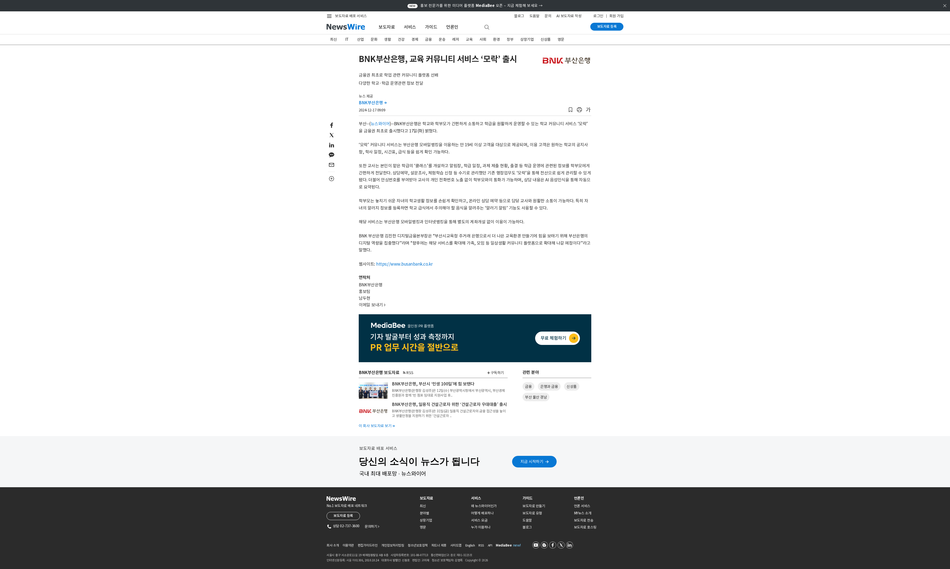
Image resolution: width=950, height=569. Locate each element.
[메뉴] (330, 16)
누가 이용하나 (481, 527)
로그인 (598, 16)
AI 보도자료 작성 (568, 16)
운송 (442, 39)
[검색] (487, 27)
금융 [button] (528, 386)
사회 (482, 39)
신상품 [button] (572, 386)
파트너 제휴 (439, 545)
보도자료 (387, 27)
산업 (360, 39)
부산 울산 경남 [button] (536, 397)
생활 (387, 39)
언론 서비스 (582, 506)
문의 (548, 16)
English (470, 545)
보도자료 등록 (607, 26)
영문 (561, 39)
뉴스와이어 (380, 123)
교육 (469, 39)
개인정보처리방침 (392, 545)
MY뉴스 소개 (583, 513)
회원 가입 (616, 16)
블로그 (519, 16)
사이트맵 (456, 545)
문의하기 (372, 526)
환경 (496, 39)
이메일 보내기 (372, 305)
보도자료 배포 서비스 (351, 16)
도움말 (534, 16)
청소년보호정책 (418, 545)
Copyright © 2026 (476, 560)
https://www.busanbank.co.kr (404, 264)
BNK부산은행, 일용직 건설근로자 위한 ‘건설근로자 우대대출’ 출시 (449, 404)
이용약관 (348, 545)
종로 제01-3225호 (461, 555)
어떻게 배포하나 (482, 513)
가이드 (431, 27)
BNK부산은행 (373, 102)
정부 (510, 39)
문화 (374, 39)
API (490, 545)
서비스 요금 (479, 520)
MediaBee (504, 545)
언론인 (452, 27)
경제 (414, 39)
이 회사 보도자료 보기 (377, 425)
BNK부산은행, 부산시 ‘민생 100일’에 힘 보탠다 (433, 384)
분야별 (424, 513)
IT (347, 39)
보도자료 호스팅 (585, 527)
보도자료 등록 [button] (343, 515)
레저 (455, 39)
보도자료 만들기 (533, 506)
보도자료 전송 (584, 520)
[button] (570, 109)
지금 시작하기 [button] (532, 461)
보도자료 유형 (532, 513)
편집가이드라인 (368, 545)
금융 (428, 39)
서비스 (410, 27)
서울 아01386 (354, 560)
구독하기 (497, 372)
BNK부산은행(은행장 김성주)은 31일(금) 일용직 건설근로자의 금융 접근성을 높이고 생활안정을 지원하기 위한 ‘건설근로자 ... (449, 413)
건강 (401, 39)
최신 (333, 39)
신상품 (546, 39)
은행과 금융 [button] (549, 386)
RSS (409, 372)
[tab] (443, 498)
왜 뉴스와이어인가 (484, 506)
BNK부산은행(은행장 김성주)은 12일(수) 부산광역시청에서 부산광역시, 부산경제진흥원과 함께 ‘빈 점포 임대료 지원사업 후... (448, 392)
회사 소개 (333, 545)
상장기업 (527, 39)
